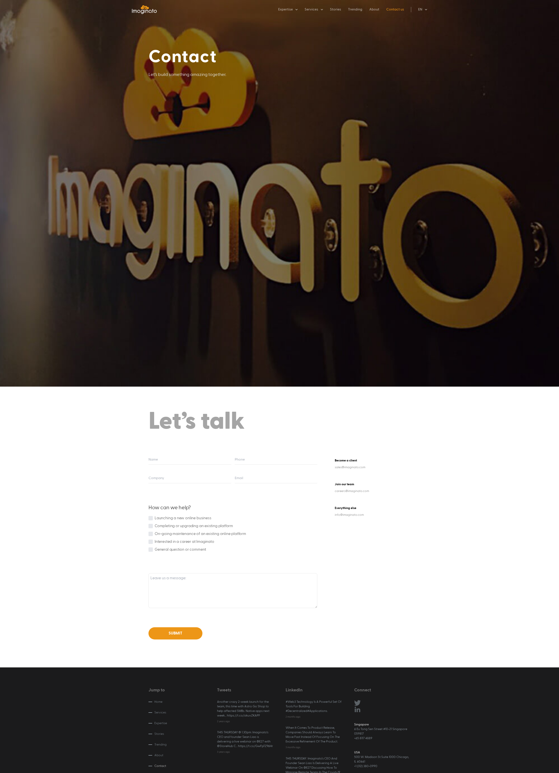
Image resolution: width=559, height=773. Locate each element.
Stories (335, 9)
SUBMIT (175, 633)
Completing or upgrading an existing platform (194, 526)
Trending (355, 9)
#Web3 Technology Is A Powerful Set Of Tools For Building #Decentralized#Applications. (314, 706)
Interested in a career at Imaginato (184, 542)
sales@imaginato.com (350, 467)
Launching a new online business (183, 518)
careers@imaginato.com (352, 491)
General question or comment (180, 550)
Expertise (160, 723)
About (374, 9)
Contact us (395, 9)
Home (158, 701)
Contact (160, 766)
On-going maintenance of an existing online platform (200, 534)
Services (311, 9)
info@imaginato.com (349, 514)
